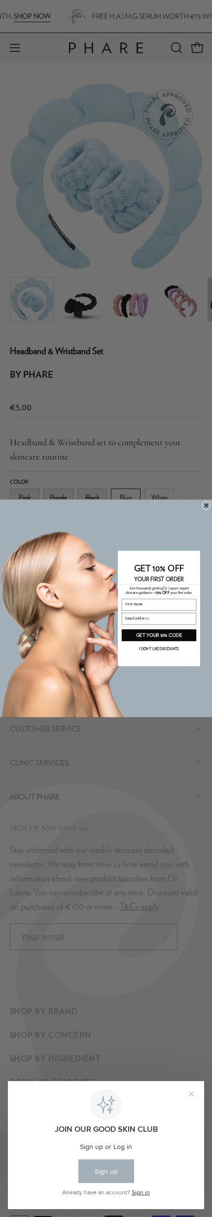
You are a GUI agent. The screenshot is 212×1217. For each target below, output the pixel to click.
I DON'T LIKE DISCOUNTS (158, 649)
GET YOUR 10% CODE (159, 635)
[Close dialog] (206, 505)
